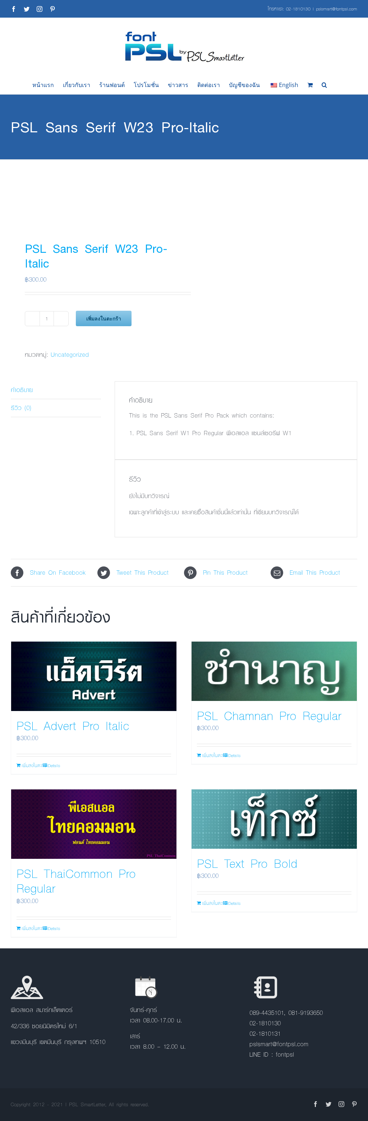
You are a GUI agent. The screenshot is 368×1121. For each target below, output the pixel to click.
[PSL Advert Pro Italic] (93, 676)
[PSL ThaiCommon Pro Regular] (93, 824)
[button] (324, 85)
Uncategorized (70, 354)
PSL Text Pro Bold (247, 863)
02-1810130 (298, 9)
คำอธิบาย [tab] (22, 390)
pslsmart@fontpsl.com (336, 9)
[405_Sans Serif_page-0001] (94, 193)
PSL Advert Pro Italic (73, 725)
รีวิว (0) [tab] (21, 408)
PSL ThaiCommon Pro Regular (76, 880)
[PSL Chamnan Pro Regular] (274, 671)
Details (54, 765)
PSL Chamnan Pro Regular (269, 715)
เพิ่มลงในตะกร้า (103, 318)
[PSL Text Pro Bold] (274, 819)
